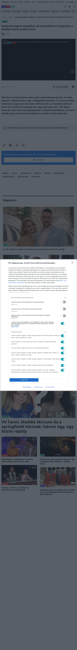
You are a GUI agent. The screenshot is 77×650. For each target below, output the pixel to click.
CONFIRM (24, 380)
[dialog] (38, 325)
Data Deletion (27, 387)
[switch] (63, 302)
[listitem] (38, 298)
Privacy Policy (50, 387)
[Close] (73, 263)
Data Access (38, 387)
